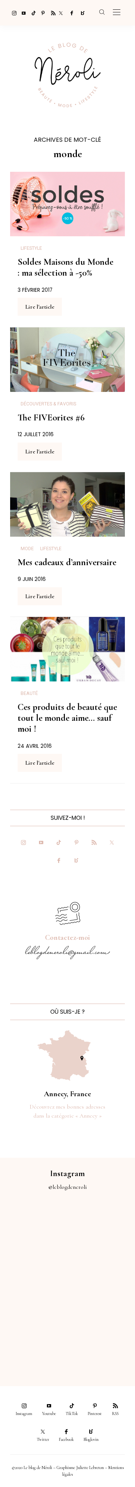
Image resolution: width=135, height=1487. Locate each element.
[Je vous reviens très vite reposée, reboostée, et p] (101, 1265)
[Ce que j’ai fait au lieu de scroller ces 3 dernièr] (34, 1227)
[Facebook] (70, 13)
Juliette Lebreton (90, 1467)
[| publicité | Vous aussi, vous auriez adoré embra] (101, 1303)
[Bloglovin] (80, 13)
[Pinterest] (41, 13)
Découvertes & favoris (48, 404)
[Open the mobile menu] (116, 13)
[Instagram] (12, 13)
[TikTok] (31, 13)
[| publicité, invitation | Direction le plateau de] (101, 1227)
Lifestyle (31, 248)
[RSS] (51, 13)
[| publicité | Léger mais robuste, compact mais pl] (34, 1303)
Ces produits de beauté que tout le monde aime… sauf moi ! (67, 718)
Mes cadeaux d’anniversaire (67, 562)
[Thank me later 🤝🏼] (101, 1340)
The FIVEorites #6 (51, 417)
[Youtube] (21, 13)
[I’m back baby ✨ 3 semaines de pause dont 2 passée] (34, 1265)
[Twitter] (61, 13)
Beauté (29, 693)
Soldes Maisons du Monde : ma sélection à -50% (65, 267)
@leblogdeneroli (67, 1187)
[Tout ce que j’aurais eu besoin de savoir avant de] (34, 1340)
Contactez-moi (67, 937)
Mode (27, 548)
